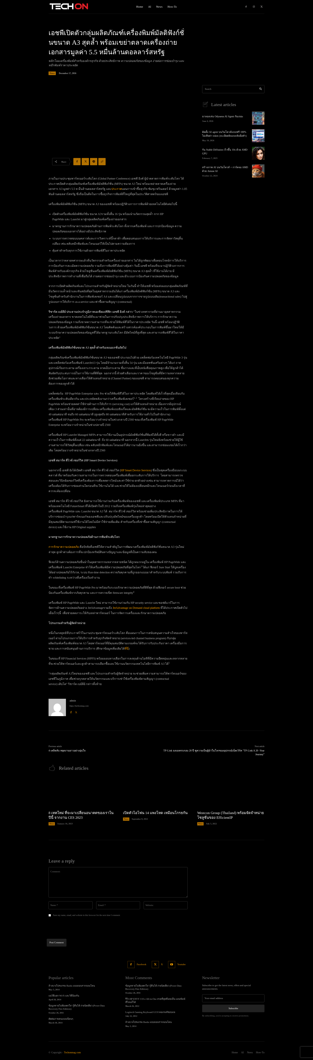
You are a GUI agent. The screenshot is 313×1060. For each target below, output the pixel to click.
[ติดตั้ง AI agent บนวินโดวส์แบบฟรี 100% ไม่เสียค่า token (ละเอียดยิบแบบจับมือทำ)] (258, 135)
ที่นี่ (127, 648)
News (52, 73)
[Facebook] (246, 7)
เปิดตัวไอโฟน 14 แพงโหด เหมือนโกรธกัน (155, 813)
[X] (261, 7)
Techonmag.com (72, 1052)
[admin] (57, 707)
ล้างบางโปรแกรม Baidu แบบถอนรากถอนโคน (72, 985)
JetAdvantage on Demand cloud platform (136, 607)
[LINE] (93, 161)
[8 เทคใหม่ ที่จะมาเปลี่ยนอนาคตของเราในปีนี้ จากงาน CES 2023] (82, 792)
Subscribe (233, 1008)
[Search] (260, 89)
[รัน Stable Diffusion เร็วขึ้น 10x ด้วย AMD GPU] (258, 153)
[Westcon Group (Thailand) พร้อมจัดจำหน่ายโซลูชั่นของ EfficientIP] (230, 792)
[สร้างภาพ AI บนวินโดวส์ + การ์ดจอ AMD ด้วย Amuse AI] (258, 170)
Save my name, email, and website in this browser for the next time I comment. (86, 915)
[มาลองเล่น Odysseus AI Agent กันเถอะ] (258, 118)
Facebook (141, 964)
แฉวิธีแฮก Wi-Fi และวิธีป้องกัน (64, 995)
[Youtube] (171, 964)
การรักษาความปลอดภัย (64, 546)
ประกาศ (116, 188)
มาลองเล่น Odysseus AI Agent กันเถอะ (222, 116)
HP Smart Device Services (136, 470)
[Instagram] (254, 7)
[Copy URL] (102, 161)
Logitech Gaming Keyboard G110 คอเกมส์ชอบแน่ (150, 1012)
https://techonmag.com (79, 706)
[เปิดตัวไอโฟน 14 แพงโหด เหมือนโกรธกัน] (156, 792)
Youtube (181, 964)
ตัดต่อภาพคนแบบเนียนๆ (61, 1018)
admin (73, 700)
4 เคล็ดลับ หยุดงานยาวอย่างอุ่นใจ (67, 750)
